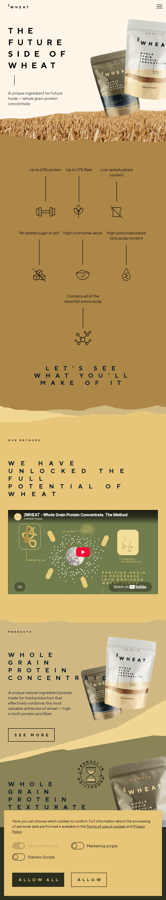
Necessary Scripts (43, 845)
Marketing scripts (102, 845)
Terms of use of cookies (106, 826)
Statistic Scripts (41, 856)
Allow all (39, 879)
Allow (90, 879)
